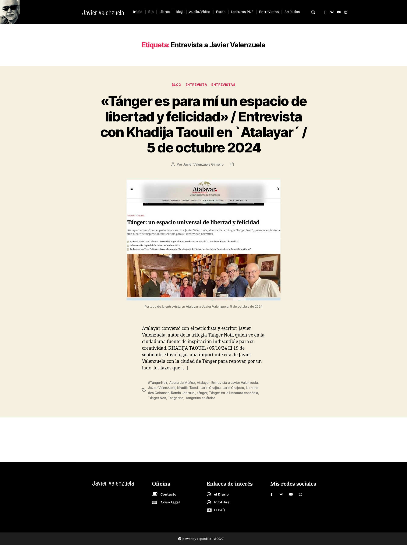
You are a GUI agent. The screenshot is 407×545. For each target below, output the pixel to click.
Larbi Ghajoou (233, 388)
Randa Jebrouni (183, 393)
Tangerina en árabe (200, 398)
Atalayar (203, 382)
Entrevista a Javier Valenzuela (234, 382)
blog (176, 85)
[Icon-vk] (331, 12)
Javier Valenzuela (161, 388)
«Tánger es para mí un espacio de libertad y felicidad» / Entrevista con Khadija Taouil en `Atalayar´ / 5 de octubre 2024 (203, 124)
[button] (313, 12)
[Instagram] (345, 12)
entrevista (196, 85)
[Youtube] (338, 12)
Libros (164, 11)
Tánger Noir (157, 398)
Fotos (220, 11)
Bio (151, 11)
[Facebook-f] (324, 12)
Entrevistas (269, 11)
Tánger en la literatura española (233, 393)
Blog (179, 11)
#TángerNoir (157, 382)
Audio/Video (199, 11)
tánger (202, 393)
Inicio (137, 11)
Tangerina (176, 398)
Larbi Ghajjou (211, 388)
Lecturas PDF (242, 11)
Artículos (292, 11)
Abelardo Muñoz (182, 382)
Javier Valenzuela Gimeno (203, 164)
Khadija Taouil (188, 388)
